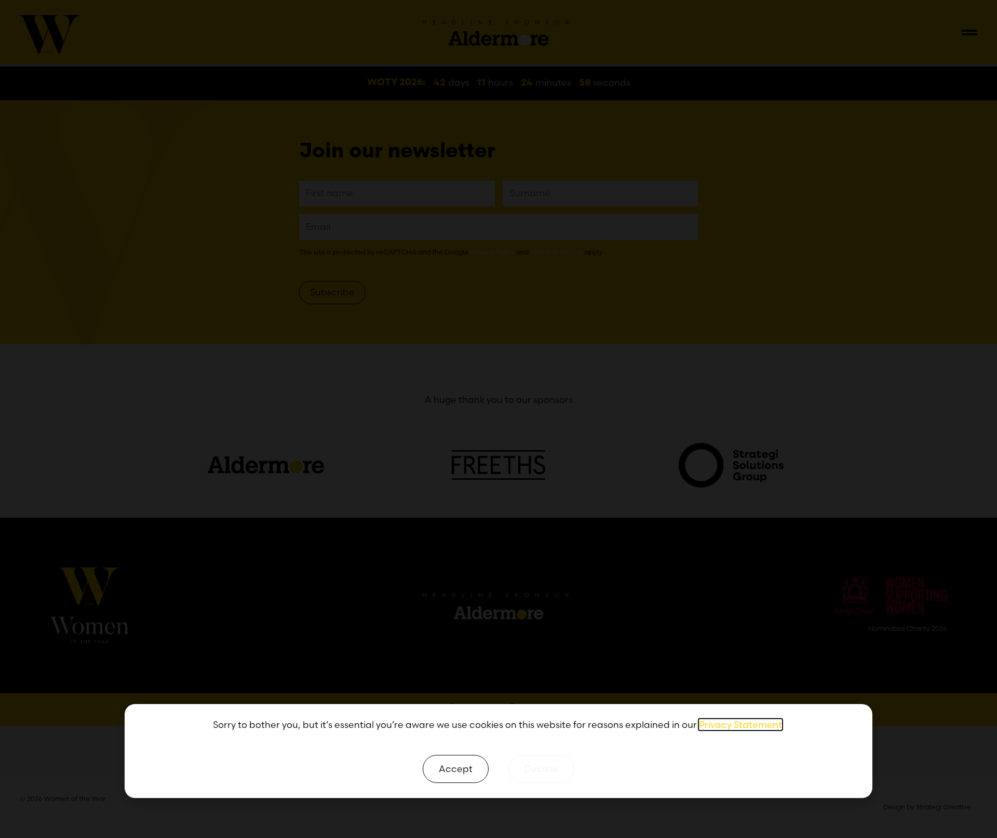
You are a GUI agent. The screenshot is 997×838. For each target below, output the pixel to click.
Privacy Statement (740, 724)
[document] (498, 419)
